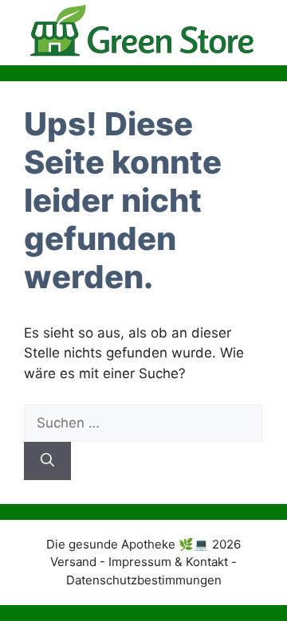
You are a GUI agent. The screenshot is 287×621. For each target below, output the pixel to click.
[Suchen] (47, 461)
